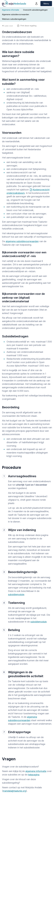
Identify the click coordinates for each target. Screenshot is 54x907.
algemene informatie (35, 771)
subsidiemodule (16, 594)
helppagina (33, 774)
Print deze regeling (28, 26)
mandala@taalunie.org (14, 791)
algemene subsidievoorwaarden (22, 241)
